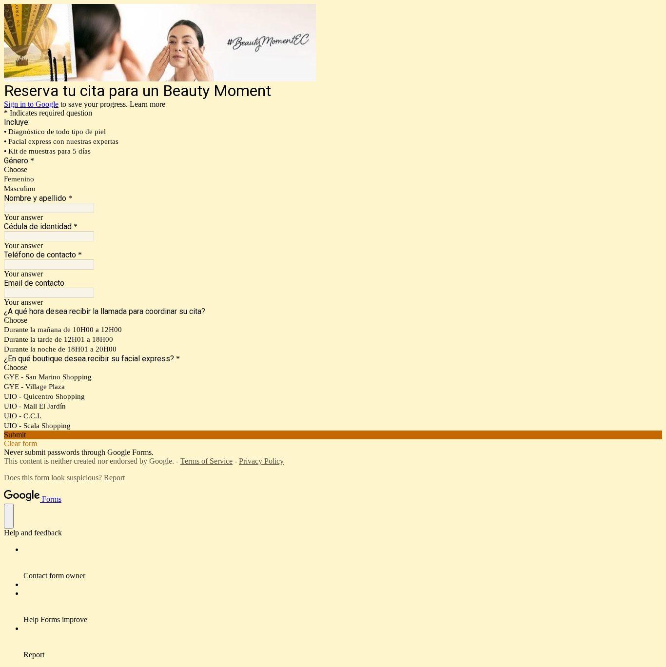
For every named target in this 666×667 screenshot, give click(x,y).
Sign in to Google (31, 104)
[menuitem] (342, 562)
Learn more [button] (147, 104)
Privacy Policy (261, 461)
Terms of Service (206, 461)
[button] (333, 435)
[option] (333, 169)
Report (114, 477)
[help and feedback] (9, 516)
